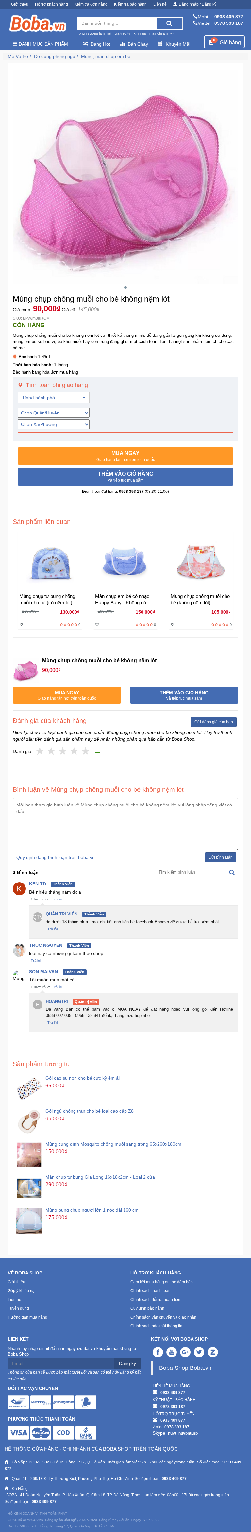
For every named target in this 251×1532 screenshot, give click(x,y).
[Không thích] (40, 751)
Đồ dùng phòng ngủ (54, 56)
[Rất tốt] (74, 751)
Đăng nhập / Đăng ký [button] (197, 4)
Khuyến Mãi (178, 44)
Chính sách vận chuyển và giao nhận (163, 1317)
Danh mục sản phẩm (42, 44)
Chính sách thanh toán (150, 1291)
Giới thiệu (19, 4)
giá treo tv (122, 33)
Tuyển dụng (18, 1308)
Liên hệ (160, 4)
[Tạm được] (51, 751)
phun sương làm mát (95, 33)
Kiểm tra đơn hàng (91, 4)
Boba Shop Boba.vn (185, 1368)
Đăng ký (127, 1363)
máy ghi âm (158, 33)
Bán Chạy (138, 44)
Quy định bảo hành (147, 1308)
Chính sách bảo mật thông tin (156, 1326)
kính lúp (140, 33)
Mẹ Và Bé (18, 56)
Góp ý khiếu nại (22, 1291)
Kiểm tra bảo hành (130, 4)
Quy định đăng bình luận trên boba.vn (55, 857)
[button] (125, 456)
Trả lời (57, 899)
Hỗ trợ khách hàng (51, 4)
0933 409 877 (228, 16)
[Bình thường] (63, 751)
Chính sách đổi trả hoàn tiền (155, 1299)
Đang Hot (100, 44)
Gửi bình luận (221, 857)
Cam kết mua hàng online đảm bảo (161, 1282)
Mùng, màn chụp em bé (105, 56)
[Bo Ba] (37, 23)
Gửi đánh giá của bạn (213, 722)
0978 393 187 (228, 23)
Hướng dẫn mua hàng (27, 1317)
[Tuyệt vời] (86, 751)
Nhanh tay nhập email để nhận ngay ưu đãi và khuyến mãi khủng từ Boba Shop (72, 1351)
